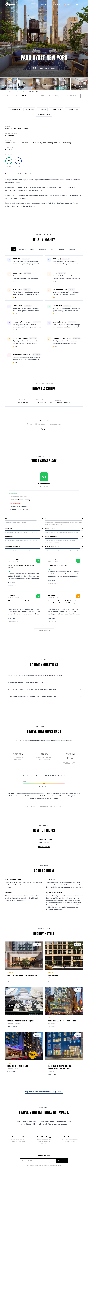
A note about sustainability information (43, 806)
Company (53, 4)
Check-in (21, 399)
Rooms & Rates (22, 96)
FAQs (43, 96)
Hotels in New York (22, 92)
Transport (22, 249)
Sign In (78, 4)
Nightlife (61, 249)
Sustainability (54, 96)
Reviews (34, 96)
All (14, 249)
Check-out (41, 399)
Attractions (42, 249)
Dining (32, 249)
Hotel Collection (10, 92)
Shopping (72, 249)
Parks (52, 249)
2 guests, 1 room (61, 403)
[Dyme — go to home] (10, 4)
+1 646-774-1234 (44, 846)
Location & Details (70, 96)
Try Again (44, 429)
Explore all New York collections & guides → (44, 1092)
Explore (40, 4)
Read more (11, 582)
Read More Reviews (44, 630)
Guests (58, 400)
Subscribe (61, 1161)
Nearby (10, 96)
